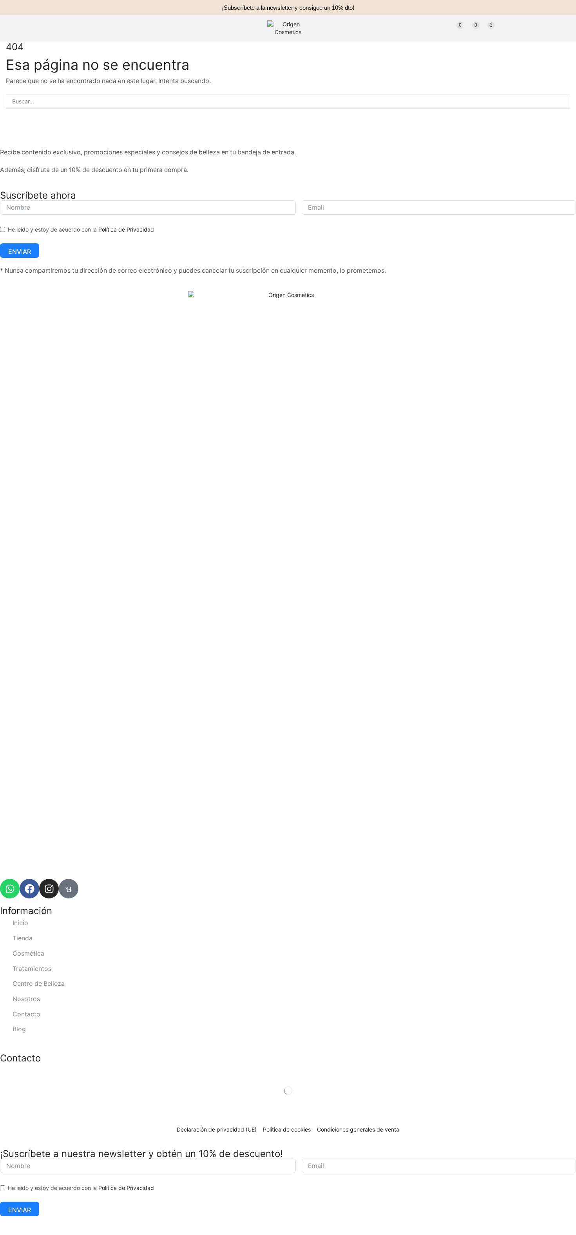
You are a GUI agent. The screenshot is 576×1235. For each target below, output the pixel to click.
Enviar (19, 251)
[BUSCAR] (563, 101)
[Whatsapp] (10, 888)
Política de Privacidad (126, 229)
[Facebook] (29, 888)
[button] (121, 28)
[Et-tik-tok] (68, 888)
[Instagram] (49, 888)
